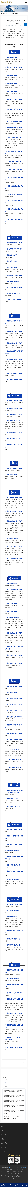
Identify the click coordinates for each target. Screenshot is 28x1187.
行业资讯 (17, 13)
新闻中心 (10, 13)
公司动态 (4, 1080)
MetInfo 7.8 (11, 1167)
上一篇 (6, 1062)
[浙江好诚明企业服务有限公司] (6, 2)
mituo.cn (23, 1167)
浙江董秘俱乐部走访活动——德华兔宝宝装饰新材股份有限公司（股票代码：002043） (14, 1111)
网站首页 (5, 13)
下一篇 (22, 1062)
